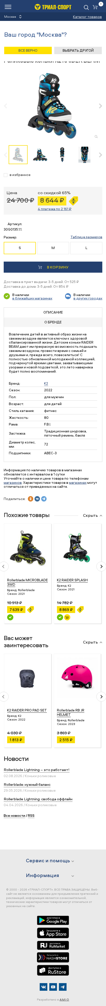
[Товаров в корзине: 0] (96, 7)
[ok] (30, 499)
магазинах (78, 482)
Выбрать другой (78, 50)
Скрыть (90, 515)
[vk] (37, 499)
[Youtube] (53, 987)
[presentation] (8, 106)
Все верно (27, 50)
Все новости (14, 815)
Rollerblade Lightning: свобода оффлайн (38, 799)
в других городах (87, 298)
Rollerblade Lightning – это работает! (37, 769)
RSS (31, 815)
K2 (46, 383)
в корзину (57, 267)
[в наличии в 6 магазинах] (60, 617)
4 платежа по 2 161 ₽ (54, 208)
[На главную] (53, 6)
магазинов (13, 482)
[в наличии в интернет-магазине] (67, 617)
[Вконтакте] (43, 987)
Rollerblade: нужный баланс (27, 784)
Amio (64, 999)
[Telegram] (63, 987)
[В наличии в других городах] (10, 617)
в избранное (20, 175)
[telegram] (44, 499)
